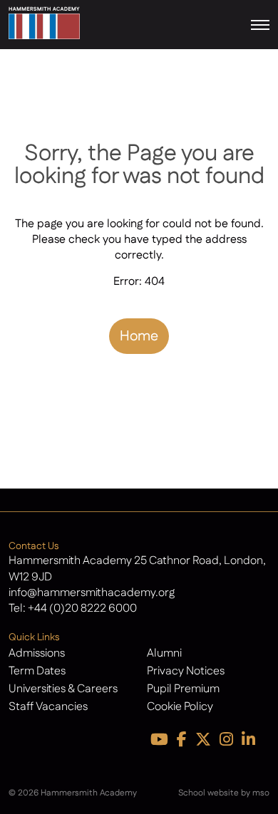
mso (260, 793)
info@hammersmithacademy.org (92, 593)
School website (208, 793)
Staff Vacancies (48, 707)
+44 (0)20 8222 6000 (82, 608)
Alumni (164, 653)
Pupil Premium (183, 689)
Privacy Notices (186, 671)
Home (139, 336)
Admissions (37, 653)
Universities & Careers (63, 689)
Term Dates (37, 671)
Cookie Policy (180, 707)
